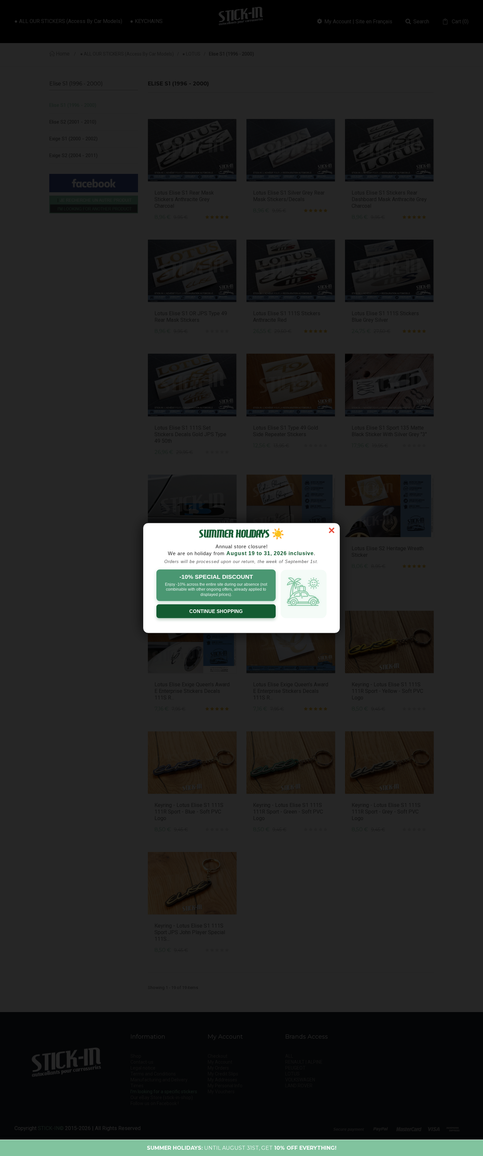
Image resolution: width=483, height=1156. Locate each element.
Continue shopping (216, 611)
